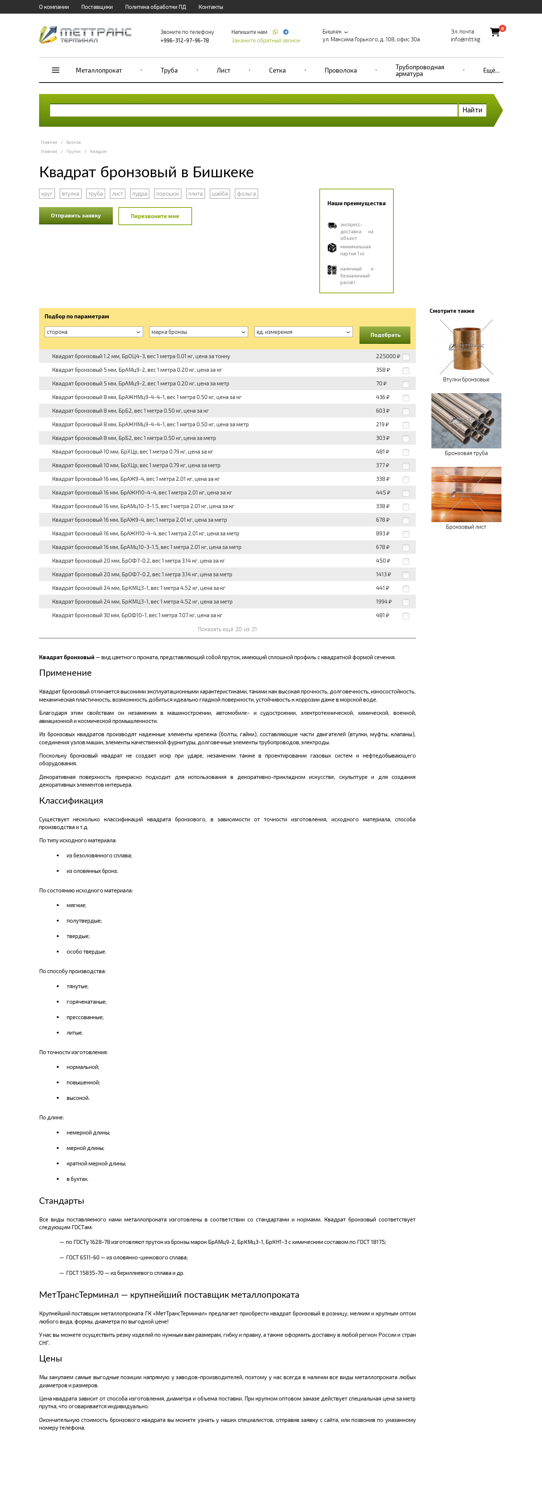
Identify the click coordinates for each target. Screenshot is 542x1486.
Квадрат (98, 151)
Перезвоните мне (155, 216)
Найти (472, 109)
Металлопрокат (99, 70)
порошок (167, 193)
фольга (246, 193)
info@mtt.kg (465, 39)
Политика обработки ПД (155, 6)
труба (95, 193)
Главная (49, 142)
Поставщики (97, 6)
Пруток (73, 151)
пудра (139, 193)
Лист (223, 70)
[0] (495, 32)
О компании (54, 6)
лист (117, 193)
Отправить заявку (76, 215)
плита (195, 193)
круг (47, 193)
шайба (220, 193)
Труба (169, 70)
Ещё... (491, 70)
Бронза (73, 142)
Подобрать (386, 334)
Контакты (210, 6)
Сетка (277, 70)
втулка (70, 193)
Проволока (341, 70)
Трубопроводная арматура (420, 70)
